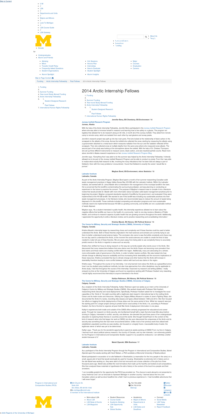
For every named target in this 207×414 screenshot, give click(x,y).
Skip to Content (6, 1)
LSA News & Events (94, 402)
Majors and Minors (47, 18)
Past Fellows (75, 81)
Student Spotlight (93, 70)
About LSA (91, 399)
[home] (53, 78)
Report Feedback (163, 407)
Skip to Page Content (43, 78)
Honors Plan (92, 63)
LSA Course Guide (47, 27)
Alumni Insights (93, 74)
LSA (41, 8)
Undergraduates (44, 55)
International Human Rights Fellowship (54, 107)
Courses (136, 63)
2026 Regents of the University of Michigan (18, 413)
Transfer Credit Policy (50, 66)
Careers (136, 68)
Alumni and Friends (45, 57)
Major (135, 61)
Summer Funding (46, 92)
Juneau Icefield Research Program (157, 128)
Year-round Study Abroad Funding (53, 94)
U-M (41, 3)
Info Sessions (92, 61)
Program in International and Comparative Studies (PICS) (46, 384)
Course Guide (115, 399)
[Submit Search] (146, 37)
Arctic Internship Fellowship (56, 81)
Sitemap (133, 387)
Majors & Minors (139, 399)
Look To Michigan (46, 23)
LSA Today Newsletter (161, 403)
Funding (40, 81)
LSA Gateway (45, 32)
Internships (91, 66)
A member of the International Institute (84, 392)
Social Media (162, 399)
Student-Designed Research (55, 101)
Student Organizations (50, 70)
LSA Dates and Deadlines (139, 408)
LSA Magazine (92, 404)
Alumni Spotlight (48, 74)
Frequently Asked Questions (52, 68)
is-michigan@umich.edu (81, 390)
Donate (41, 48)
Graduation (137, 66)
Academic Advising (117, 402)
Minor (44, 63)
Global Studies (115, 409)
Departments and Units (49, 13)
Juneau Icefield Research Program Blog (136, 153)
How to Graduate (93, 68)
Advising (45, 61)
